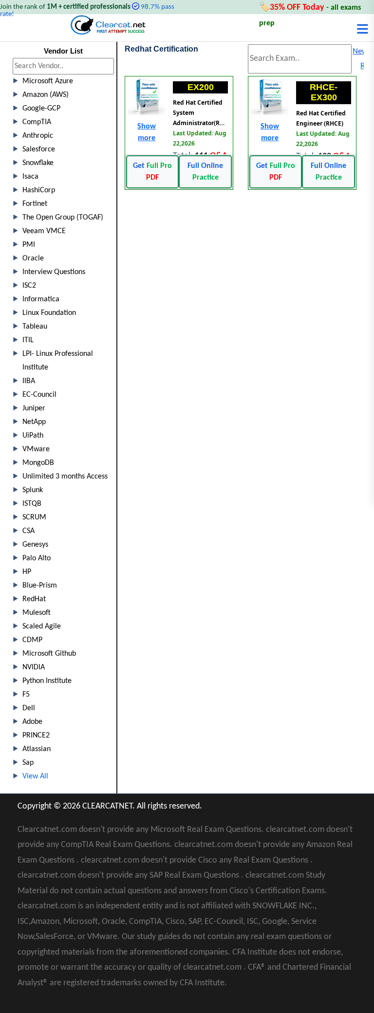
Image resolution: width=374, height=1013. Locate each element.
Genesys (35, 545)
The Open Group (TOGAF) (62, 217)
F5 (26, 695)
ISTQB (31, 504)
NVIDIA (33, 667)
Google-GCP (41, 108)
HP (26, 572)
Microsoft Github (49, 654)
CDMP (32, 640)
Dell (28, 708)
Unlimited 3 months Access (65, 476)
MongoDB (38, 463)
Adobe (32, 722)
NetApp (34, 422)
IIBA (28, 381)
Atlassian (36, 749)
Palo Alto (36, 558)
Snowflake (38, 163)
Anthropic (37, 136)
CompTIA (36, 122)
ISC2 (29, 286)
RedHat (34, 599)
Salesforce (38, 149)
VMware (36, 449)
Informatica (40, 299)
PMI (28, 245)
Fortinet (34, 204)
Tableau (34, 327)
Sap (28, 763)
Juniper (33, 408)
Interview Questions (53, 272)
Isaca (30, 177)
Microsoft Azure (47, 81)
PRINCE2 (36, 735)
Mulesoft (36, 613)
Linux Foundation (49, 313)
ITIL (28, 340)
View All (35, 776)
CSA (28, 531)
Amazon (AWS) (45, 95)
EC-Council (39, 395)
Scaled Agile (41, 626)
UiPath (32, 436)
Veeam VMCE (44, 231)
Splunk (32, 490)
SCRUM (34, 517)
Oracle (33, 258)
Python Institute (47, 681)
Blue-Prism (39, 585)
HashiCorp (38, 190)
